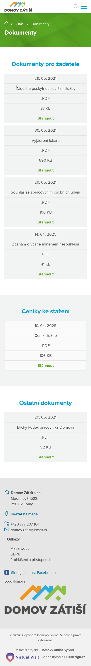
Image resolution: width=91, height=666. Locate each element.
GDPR (15, 554)
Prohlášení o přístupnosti (30, 559)
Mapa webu (20, 548)
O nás (19, 24)
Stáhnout (46, 118)
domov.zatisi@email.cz (29, 530)
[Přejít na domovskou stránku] (18, 7)
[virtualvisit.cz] (22, 657)
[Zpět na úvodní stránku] (45, 599)
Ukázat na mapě (24, 514)
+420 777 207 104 (25, 524)
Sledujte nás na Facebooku (33, 572)
